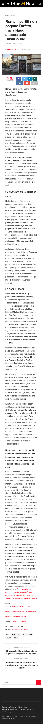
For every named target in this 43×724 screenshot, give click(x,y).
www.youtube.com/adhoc (16, 616)
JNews (9, 716)
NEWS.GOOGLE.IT (20, 629)
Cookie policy (6, 712)
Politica (13, 15)
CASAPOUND (15, 634)
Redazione (11, 49)
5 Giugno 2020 (25, 49)
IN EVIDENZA (27, 634)
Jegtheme (11, 718)
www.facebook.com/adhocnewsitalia (20, 611)
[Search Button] (38, 682)
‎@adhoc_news (19, 621)
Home (7, 15)
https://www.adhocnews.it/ (22, 606)
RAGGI (9, 638)
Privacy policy (26, 709)
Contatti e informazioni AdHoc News (14, 707)
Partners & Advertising (9, 709)
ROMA (16, 638)
